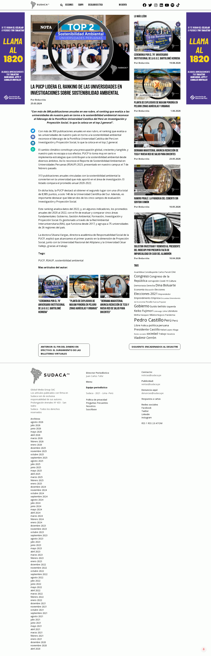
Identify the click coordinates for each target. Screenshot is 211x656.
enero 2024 (36, 522)
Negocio (161, 315)
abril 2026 (35, 434)
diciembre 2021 (38, 603)
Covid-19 (164, 280)
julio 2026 (35, 425)
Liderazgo (158, 311)
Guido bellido (158, 306)
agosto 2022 (37, 577)
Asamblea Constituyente (146, 272)
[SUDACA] (40, 5)
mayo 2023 (36, 548)
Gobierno (141, 306)
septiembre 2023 (39, 535)
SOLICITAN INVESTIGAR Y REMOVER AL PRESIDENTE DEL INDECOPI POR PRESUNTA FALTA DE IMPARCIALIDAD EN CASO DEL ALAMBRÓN (157, 250)
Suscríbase (91, 409)
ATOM (159, 423)
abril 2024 (35, 512)
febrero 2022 (37, 596)
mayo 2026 (36, 431)
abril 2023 (35, 551)
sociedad (152, 333)
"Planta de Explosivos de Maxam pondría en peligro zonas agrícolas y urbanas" (83, 305)
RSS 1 (144, 423)
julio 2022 (35, 580)
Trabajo (162, 333)
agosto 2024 (37, 499)
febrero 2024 (37, 519)
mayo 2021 (36, 626)
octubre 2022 (37, 570)
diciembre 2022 (38, 564)
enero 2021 (36, 638)
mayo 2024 (36, 509)
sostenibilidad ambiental (69, 260)
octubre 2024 (37, 493)
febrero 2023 (37, 558)
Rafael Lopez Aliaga (169, 329)
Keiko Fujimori (143, 311)
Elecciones (159, 289)
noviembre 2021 (39, 606)
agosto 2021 (37, 616)
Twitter (145, 411)
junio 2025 (36, 467)
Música (153, 314)
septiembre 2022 (39, 574)
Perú (168, 320)
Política (144, 325)
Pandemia (170, 315)
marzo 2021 (37, 632)
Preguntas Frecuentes (97, 402)
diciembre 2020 (38, 642)
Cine (173, 271)
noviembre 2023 (39, 528)
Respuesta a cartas (151, 398)
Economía (139, 289)
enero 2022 (36, 600)
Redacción (40, 100)
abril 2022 (35, 590)
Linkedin (145, 414)
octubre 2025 (37, 454)
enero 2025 (36, 483)
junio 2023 (36, 545)
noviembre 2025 (39, 451)
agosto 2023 (37, 538)
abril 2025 (35, 473)
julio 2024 (35, 502)
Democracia (140, 285)
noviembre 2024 (39, 490)
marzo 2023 (37, 554)
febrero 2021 (37, 635)
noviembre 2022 (39, 567)
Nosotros (91, 406)
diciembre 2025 (38, 447)
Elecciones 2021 (146, 293)
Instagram (146, 417)
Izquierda (171, 306)
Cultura (172, 280)
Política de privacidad (96, 399)
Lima (165, 311)
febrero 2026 (37, 441)
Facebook (146, 407)
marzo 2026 (37, 438)
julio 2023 (35, 541)
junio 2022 (36, 583)
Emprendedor (164, 294)
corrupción (153, 280)
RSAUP (50, 260)
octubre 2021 (37, 609)
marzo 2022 (37, 593)
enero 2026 (36, 444)
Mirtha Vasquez (141, 315)
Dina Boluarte (166, 285)
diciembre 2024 (38, 486)
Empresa (155, 297)
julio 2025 (35, 464)
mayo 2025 (36, 470)
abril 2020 (35, 648)
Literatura (172, 310)
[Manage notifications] (203, 649)
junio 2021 (36, 622)
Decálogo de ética (95, 5)
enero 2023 (36, 561)
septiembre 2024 (39, 496)
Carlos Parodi (164, 272)
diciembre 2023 (38, 525)
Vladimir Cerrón (145, 338)
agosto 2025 (37, 460)
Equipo (80, 5)
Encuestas (165, 298)
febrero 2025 (37, 480)
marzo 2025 (37, 477)
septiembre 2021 (39, 613)
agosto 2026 (37, 422)
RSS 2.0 (151, 423)
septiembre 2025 (39, 457)
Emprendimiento (142, 298)
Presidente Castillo (147, 329)
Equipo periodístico (96, 387)
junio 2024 (36, 506)
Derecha (150, 285)
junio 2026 (36, 428)
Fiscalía (149, 302)
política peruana (159, 325)
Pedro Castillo (149, 320)
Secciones (69, 5)
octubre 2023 (37, 532)
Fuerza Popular (159, 302)
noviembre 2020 (39, 645)
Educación (149, 290)
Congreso (141, 276)
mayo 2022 (36, 587)
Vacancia (171, 334)
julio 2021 (35, 619)
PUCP (41, 260)
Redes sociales (140, 334)
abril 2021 (35, 629)
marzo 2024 (37, 515)
